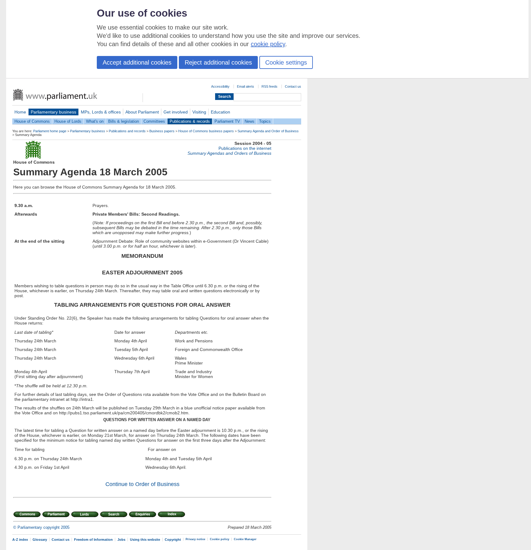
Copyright (173, 539)
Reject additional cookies (218, 62)
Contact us (293, 86)
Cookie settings (286, 62)
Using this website (145, 539)
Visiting (199, 112)
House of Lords (67, 121)
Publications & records (190, 121)
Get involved (175, 112)
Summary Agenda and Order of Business (268, 131)
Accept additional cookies (137, 62)
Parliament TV (227, 121)
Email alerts (245, 86)
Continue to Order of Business (142, 484)
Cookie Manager (245, 539)
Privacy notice (195, 539)
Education (220, 112)
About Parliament (142, 112)
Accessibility (220, 86)
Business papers (162, 131)
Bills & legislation (123, 121)
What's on (95, 121)
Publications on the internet (244, 148)
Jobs (121, 539)
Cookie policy (219, 539)
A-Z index (20, 539)
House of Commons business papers (206, 131)
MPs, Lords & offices (101, 112)
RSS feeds (269, 86)
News (249, 121)
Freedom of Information (93, 539)
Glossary (40, 539)
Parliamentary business (53, 112)
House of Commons (32, 121)
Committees (154, 121)
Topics (265, 121)
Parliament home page (49, 131)
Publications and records (127, 131)
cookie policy (268, 44)
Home (20, 112)
